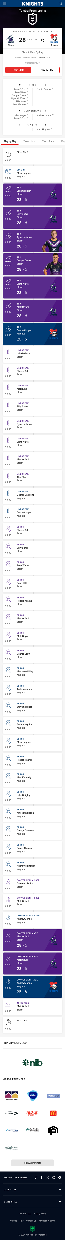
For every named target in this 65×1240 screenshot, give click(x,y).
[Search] (60, 4)
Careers (13, 1220)
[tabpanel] (32, 591)
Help (22, 1220)
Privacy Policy (40, 1213)
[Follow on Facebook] (41, 1177)
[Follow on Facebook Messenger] (59, 1177)
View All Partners (32, 1162)
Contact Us (31, 1220)
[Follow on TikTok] (35, 1177)
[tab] (9, 141)
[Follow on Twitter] (47, 1177)
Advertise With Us (47, 1220)
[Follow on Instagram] (53, 1177)
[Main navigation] (4, 4)
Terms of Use (25, 1213)
